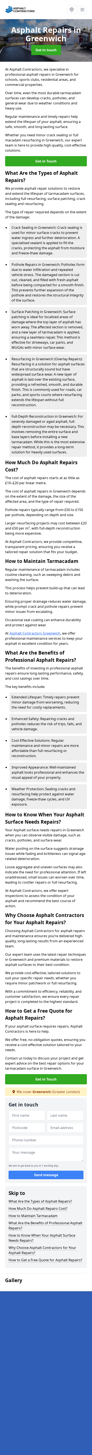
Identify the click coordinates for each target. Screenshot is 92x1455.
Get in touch (46, 50)
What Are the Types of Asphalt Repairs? (40, 1201)
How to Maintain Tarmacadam (33, 1215)
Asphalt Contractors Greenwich (34, 633)
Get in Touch (46, 161)
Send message (46, 1175)
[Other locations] (71, 9)
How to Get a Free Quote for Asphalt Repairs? (45, 1260)
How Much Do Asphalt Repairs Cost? (38, 1208)
